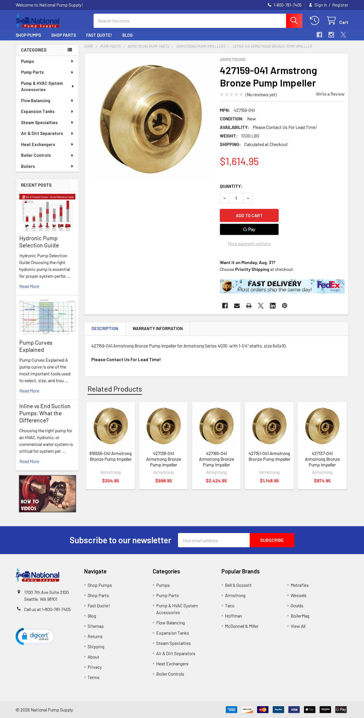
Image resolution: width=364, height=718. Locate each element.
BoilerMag (300, 615)
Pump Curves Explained (35, 346)
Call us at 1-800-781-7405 (47, 609)
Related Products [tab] (115, 388)
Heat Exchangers (38, 144)
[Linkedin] (273, 306)
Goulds (297, 605)
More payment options (249, 243)
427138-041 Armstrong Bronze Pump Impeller (163, 458)
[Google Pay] (249, 229)
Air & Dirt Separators (42, 133)
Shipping (96, 646)
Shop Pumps (28, 35)
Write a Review (330, 93)
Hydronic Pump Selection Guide (39, 241)
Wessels (299, 595)
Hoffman (233, 615)
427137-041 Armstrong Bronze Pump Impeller (322, 458)
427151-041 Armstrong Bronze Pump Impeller (269, 456)
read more (29, 286)
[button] (47, 494)
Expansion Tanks (38, 111)
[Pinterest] (285, 306)
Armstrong (235, 595)
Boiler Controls (36, 155)
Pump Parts (32, 72)
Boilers (28, 166)
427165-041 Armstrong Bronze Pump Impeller (216, 458)
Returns (95, 636)
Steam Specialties (39, 122)
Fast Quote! (99, 35)
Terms (94, 677)
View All (298, 626)
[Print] (249, 306)
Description (105, 328)
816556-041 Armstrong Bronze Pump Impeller (111, 456)
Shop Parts (63, 35)
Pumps (27, 61)
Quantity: (231, 186)
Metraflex (300, 585)
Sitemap (96, 626)
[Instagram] (331, 35)
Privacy (95, 667)
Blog (127, 35)
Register (340, 4)
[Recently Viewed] (315, 20)
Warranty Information (158, 328)
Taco (230, 605)
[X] (343, 35)
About (93, 656)
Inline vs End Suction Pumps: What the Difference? (45, 412)
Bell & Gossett (238, 585)
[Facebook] (319, 35)
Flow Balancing (35, 100)
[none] (150, 119)
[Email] (237, 306)
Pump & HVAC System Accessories (42, 86)
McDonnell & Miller (241, 626)
